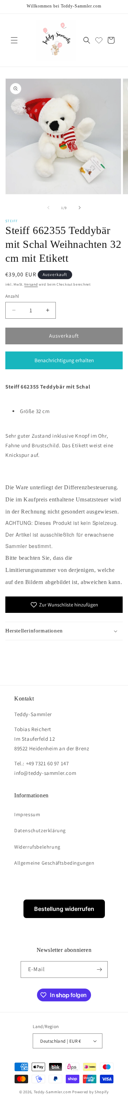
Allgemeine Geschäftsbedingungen (54, 863)
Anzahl (12, 296)
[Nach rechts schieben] (79, 207)
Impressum (27, 814)
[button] (14, 40)
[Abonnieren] (99, 969)
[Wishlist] (99, 40)
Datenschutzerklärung (40, 830)
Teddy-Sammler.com (52, 1091)
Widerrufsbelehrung (37, 847)
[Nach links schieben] (48, 207)
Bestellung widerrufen (64, 908)
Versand (31, 284)
